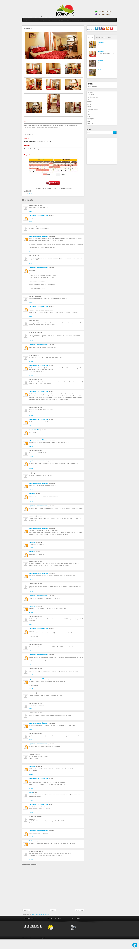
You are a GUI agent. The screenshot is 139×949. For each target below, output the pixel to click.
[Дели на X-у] (29, 191)
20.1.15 (31, 591)
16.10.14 (31, 547)
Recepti (89, 111)
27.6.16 (31, 847)
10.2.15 (31, 650)
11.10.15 (31, 762)
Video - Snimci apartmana (94, 113)
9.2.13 (30, 302)
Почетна (53, 910)
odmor (89, 104)
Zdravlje (89, 101)
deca (88, 114)
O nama (32, 20)
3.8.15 (30, 718)
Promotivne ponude (92, 109)
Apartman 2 (69, 20)
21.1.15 (31, 601)
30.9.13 (31, 415)
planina (89, 106)
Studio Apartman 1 (102, 70)
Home (25, 20)
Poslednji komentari (100, 37)
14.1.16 (31, 836)
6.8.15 (30, 729)
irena (31, 792)
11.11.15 (31, 774)
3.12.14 (31, 579)
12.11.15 (31, 788)
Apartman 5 (41, 20)
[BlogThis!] (27, 191)
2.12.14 (31, 569)
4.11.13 (31, 435)
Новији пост (26, 910)
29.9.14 (31, 538)
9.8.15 (30, 749)
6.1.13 (30, 211)
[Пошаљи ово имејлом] (25, 191)
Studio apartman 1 (80, 20)
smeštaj (89, 121)
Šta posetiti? (90, 94)
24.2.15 (31, 688)
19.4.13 (31, 328)
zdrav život (90, 123)
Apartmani (30, 193)
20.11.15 (31, 812)
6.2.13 (30, 263)
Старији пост (79, 910)
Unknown (32, 493)
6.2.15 (30, 624)
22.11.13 (31, 456)
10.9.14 (31, 501)
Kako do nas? (92, 20)
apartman (89, 103)
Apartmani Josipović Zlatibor (38, 215)
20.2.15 (31, 674)
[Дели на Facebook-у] (30, 191)
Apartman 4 (50, 20)
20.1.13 (31, 232)
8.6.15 (30, 699)
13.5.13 (31, 350)
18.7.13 (31, 387)
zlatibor (89, 99)
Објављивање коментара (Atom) (40, 914)
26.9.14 (31, 524)
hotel (88, 116)
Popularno (90, 37)
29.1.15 (31, 612)
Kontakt (101, 20)
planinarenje (90, 118)
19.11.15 (31, 800)
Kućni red (89, 108)
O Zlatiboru (90, 96)
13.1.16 (31, 826)
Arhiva (109, 37)
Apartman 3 (60, 20)
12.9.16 (31, 859)
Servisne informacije (92, 97)
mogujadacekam (34, 429)
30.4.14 (31, 479)
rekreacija (90, 120)
